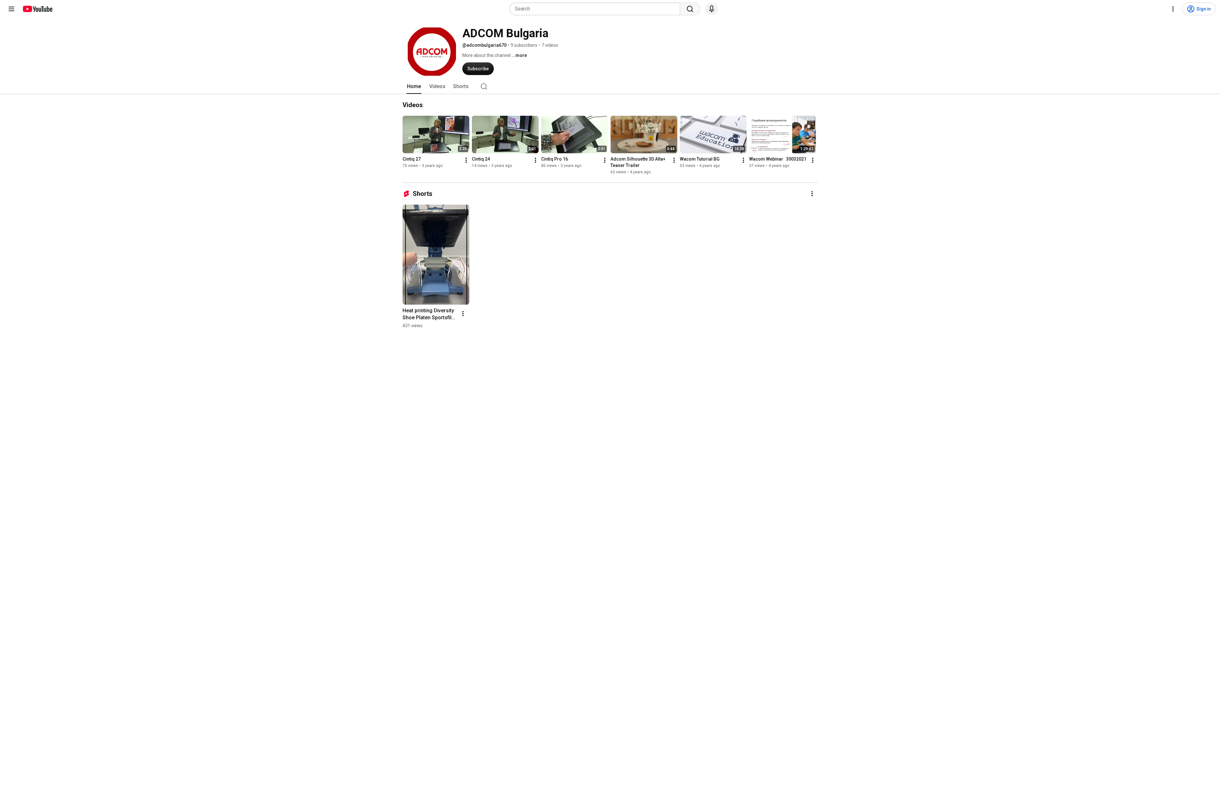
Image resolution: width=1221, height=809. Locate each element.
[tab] (414, 86)
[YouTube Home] (37, 9)
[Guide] (11, 9)
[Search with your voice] (711, 9)
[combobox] (597, 9)
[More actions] (466, 160)
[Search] (690, 9)
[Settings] (1173, 9)
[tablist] (610, 86)
